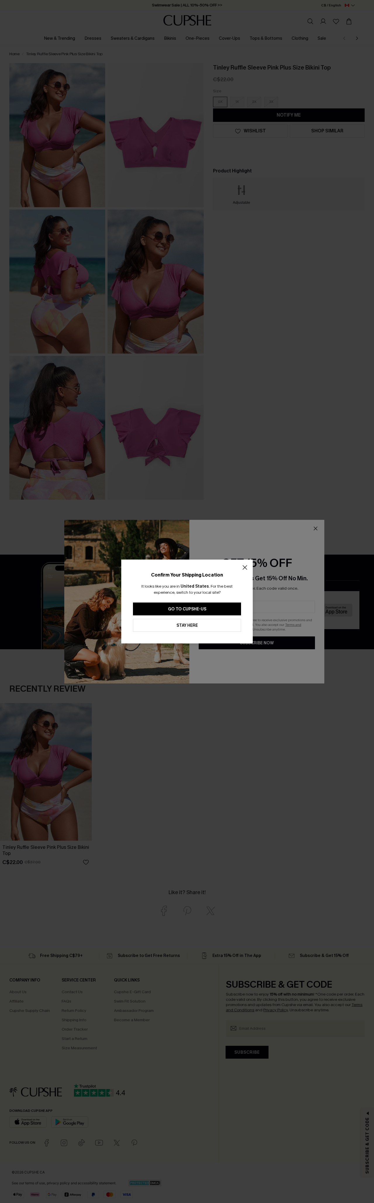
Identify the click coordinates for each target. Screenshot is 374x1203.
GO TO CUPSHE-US (187, 609)
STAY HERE (187, 625)
